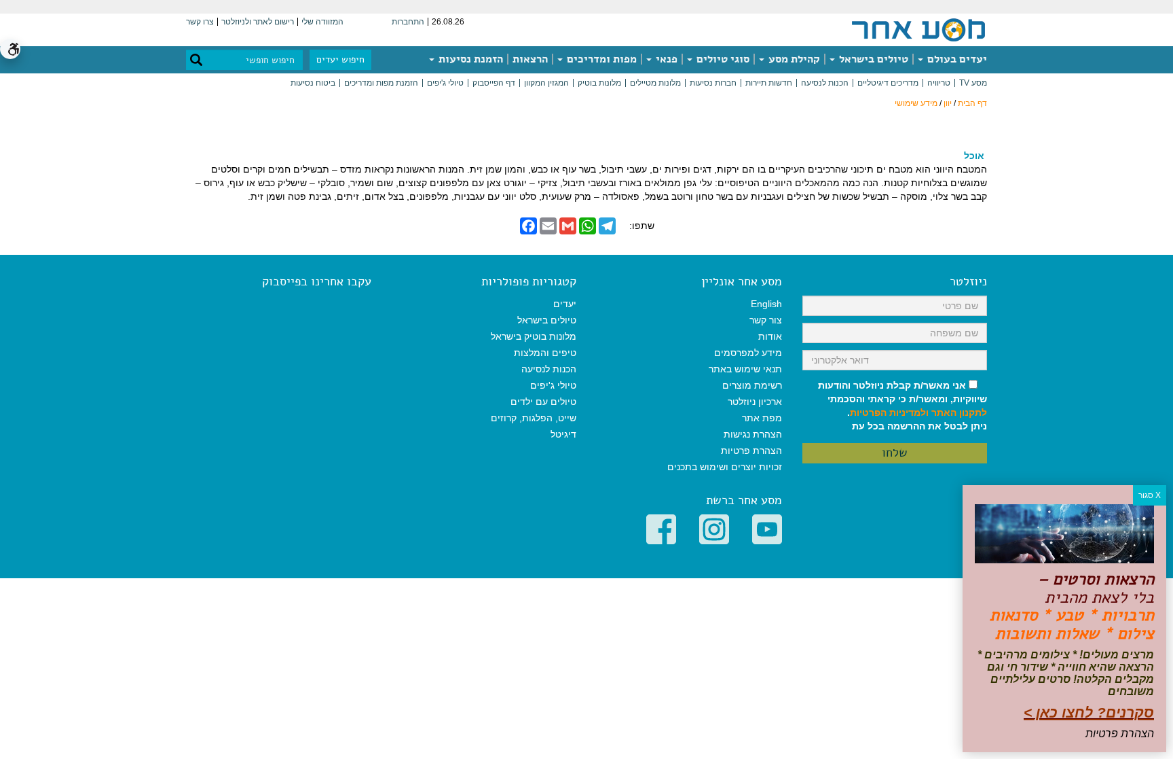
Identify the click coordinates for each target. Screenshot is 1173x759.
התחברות (408, 22)
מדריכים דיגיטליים (887, 83)
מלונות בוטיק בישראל (533, 336)
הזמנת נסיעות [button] (469, 59)
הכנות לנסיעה (825, 83)
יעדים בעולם (956, 59)
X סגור (1149, 495)
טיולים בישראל (872, 59)
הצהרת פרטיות (751, 450)
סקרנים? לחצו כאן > (1089, 712)
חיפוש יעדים (340, 59)
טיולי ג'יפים (445, 83)
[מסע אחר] (918, 29)
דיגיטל (563, 434)
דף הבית (972, 103)
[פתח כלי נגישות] (10, 49)
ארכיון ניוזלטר (755, 401)
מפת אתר (762, 417)
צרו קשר (200, 22)
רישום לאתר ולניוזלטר (257, 22)
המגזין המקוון (546, 83)
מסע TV (973, 83)
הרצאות (530, 59)
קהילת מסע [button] (793, 59)
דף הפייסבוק (493, 83)
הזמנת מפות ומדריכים (381, 83)
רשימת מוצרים (752, 385)
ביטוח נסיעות (313, 83)
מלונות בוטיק (599, 83)
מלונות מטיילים (655, 83)
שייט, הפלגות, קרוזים (533, 417)
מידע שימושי (916, 103)
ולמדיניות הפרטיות (889, 412)
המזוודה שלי (322, 22)
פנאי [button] (665, 59)
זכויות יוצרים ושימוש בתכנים (724, 466)
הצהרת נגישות (753, 434)
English (766, 303)
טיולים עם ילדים (543, 401)
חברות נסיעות (713, 83)
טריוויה (938, 83)
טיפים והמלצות (545, 352)
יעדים (564, 303)
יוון (948, 103)
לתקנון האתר (959, 412)
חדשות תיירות (768, 83)
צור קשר (765, 320)
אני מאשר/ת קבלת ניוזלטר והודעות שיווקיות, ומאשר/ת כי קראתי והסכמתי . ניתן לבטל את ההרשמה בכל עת (902, 405)
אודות (770, 336)
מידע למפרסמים (748, 352)
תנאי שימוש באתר (745, 369)
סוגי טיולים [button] (721, 59)
